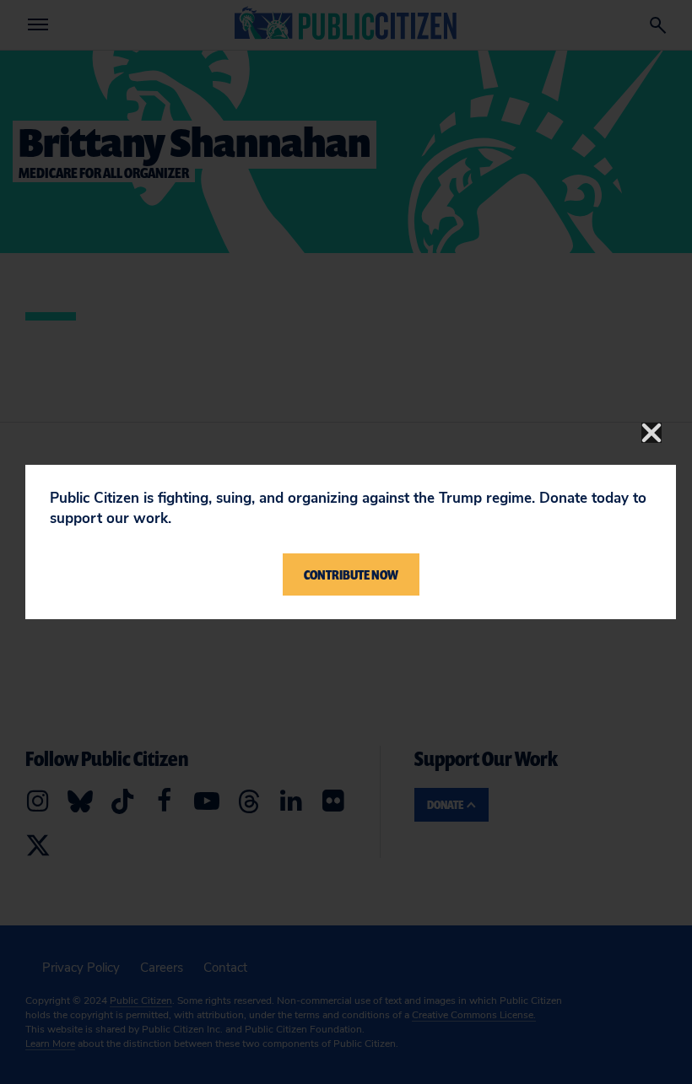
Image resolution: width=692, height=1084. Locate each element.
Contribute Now (351, 574)
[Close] (651, 433)
